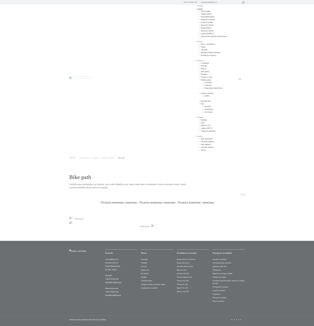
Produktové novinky (187, 253)
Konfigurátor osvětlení (149, 288)
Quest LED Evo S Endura (186, 259)
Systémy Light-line (220, 266)
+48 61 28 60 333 (112, 292)
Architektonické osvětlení (222, 263)
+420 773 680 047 (190, 2)
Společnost (145, 270)
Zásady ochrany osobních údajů (153, 284)
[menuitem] (200, 6)
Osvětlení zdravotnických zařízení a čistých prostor (229, 282)
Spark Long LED (183, 291)
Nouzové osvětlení (220, 298)
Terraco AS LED (183, 281)
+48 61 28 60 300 (112, 279)
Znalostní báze (146, 281)
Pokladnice (217, 270)
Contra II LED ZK (183, 274)
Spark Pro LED (182, 288)
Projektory (216, 294)
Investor (144, 266)
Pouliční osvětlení (219, 290)
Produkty (144, 259)
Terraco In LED (182, 284)
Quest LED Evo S (183, 263)
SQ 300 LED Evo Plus (185, 266)
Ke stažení (145, 274)
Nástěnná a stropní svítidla (222, 274)
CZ (240, 79)
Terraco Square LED (184, 277)
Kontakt (109, 253)
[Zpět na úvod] (81, 79)
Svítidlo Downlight (219, 277)
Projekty (144, 263)
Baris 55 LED (181, 270)
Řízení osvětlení (218, 301)
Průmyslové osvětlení (220, 287)
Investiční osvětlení (220, 259)
